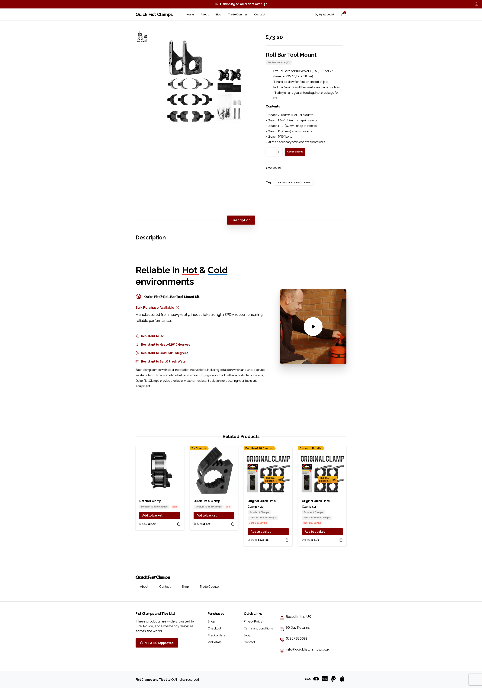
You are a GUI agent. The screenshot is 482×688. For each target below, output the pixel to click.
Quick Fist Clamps (154, 14)
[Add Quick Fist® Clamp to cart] (232, 523)
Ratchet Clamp (150, 501)
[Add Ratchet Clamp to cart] (178, 523)
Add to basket (295, 151)
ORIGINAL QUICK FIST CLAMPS (293, 182)
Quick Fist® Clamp (207, 501)
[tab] (241, 220)
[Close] (476, 4)
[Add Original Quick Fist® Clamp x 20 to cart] (287, 540)
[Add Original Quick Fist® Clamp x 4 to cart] (341, 540)
